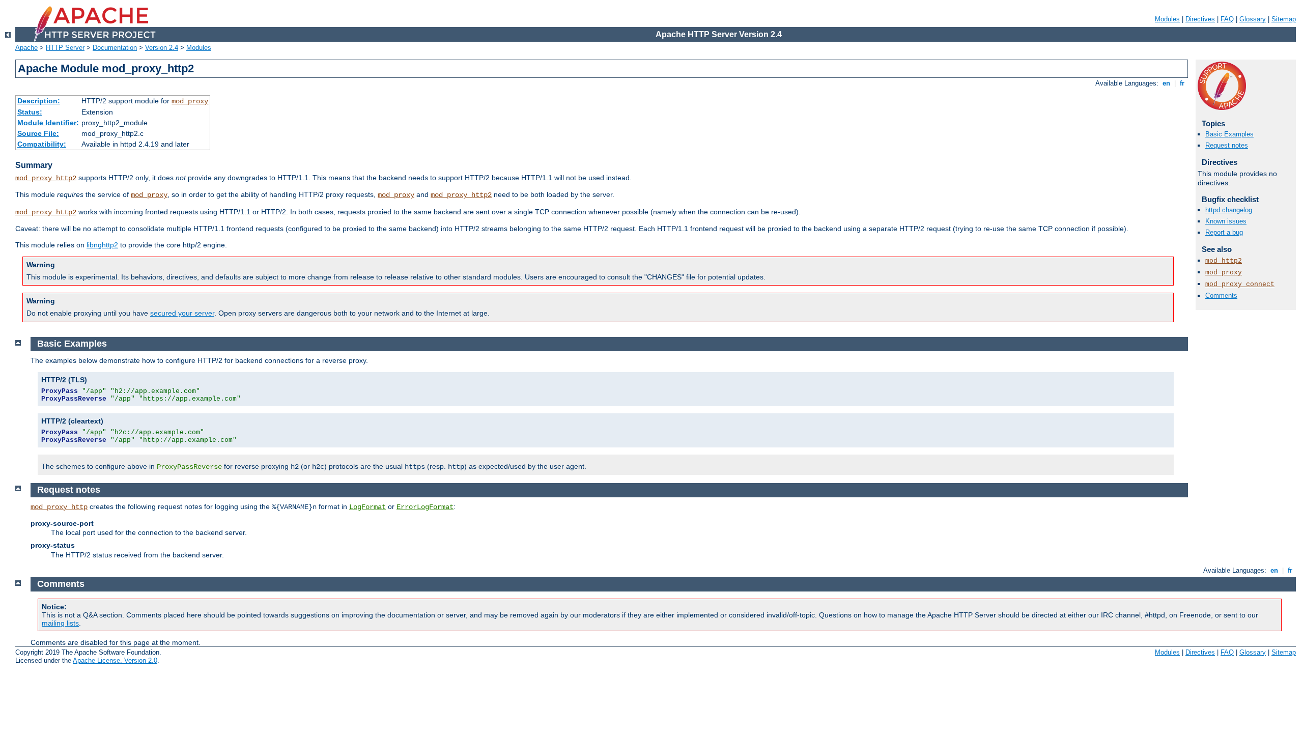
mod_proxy (190, 101)
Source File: (38, 133)
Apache (26, 47)
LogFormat (367, 507)
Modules (1167, 19)
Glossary (1252, 19)
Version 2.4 (161, 47)
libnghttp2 (102, 245)
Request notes (1226, 145)
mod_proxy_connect (1239, 284)
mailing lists (60, 623)
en (1166, 83)
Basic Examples (1229, 134)
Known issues (1226, 221)
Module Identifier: (48, 123)
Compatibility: (41, 144)
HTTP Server (65, 47)
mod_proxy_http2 (45, 178)
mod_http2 (1223, 261)
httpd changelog (1228, 210)
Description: (38, 101)
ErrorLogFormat (425, 507)
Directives (1200, 19)
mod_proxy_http (59, 507)
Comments (1221, 295)
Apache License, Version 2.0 (115, 660)
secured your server (182, 313)
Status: (29, 112)
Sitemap (1283, 19)
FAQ (1227, 19)
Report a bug (1224, 232)
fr (1182, 83)
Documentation (115, 47)
